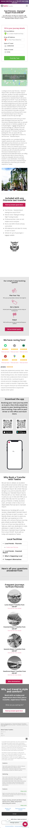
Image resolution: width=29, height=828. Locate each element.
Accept (14, 814)
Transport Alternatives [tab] (13, 559)
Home (2, 724)
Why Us (3, 735)
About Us (3, 732)
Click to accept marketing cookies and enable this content (14, 77)
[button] (26, 739)
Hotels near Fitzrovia (12, 547)
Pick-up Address (9, 31)
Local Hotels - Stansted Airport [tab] (12, 551)
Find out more (5, 352)
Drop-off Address (9, 37)
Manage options (14, 822)
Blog (2, 733)
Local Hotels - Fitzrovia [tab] (13, 543)
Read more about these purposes (20, 809)
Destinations (8, 724)
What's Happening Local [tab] (13, 556)
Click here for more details (14, 608)
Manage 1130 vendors (8, 809)
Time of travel (8, 49)
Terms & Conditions (9, 826)
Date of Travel (8, 43)
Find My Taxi (14, 58)
